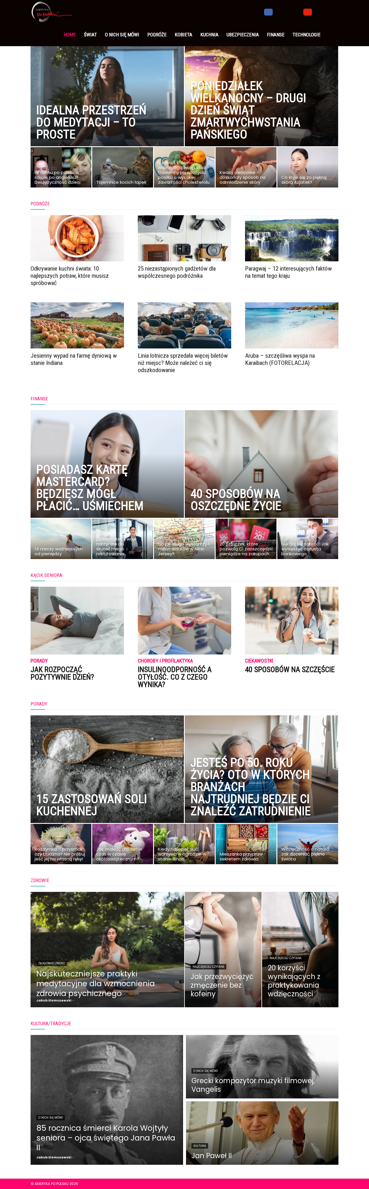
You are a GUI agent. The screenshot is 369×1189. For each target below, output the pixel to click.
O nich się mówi (122, 34)
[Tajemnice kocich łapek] (122, 168)
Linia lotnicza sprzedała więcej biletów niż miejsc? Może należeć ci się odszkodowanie (183, 363)
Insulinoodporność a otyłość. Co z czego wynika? (175, 677)
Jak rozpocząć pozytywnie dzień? (62, 673)
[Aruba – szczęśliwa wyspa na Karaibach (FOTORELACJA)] (291, 325)
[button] (331, 12)
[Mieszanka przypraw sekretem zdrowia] (246, 845)
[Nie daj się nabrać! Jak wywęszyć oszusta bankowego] (307, 540)
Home (70, 34)
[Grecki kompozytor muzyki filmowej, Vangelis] (262, 1066)
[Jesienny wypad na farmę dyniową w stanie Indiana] (77, 325)
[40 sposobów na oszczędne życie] (261, 476)
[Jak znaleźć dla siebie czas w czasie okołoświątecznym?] (122, 845)
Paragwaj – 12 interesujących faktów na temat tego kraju (288, 272)
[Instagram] (278, 11)
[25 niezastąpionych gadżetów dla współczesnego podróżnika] (184, 238)
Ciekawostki (259, 661)
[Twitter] (288, 11)
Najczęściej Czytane (208, 967)
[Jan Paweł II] (262, 1133)
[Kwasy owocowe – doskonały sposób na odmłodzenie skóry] (246, 168)
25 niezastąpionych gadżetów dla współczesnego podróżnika (177, 272)
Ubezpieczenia (243, 34)
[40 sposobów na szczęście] (291, 620)
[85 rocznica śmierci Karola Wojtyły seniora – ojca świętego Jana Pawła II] (107, 1100)
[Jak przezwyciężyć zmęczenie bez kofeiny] (223, 949)
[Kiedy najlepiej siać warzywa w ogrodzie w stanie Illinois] (184, 845)
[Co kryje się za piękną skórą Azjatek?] (307, 168)
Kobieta (183, 34)
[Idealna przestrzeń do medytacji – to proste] (107, 105)
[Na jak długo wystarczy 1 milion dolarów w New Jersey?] (184, 540)
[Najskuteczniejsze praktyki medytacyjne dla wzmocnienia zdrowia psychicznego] (107, 949)
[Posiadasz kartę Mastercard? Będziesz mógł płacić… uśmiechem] (107, 476)
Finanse (276, 34)
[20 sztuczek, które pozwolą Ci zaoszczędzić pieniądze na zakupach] (246, 540)
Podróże (157, 34)
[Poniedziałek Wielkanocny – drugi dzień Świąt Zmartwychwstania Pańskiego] (261, 105)
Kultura (199, 1146)
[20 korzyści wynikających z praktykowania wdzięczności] (300, 949)
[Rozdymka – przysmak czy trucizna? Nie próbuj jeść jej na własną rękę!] (61, 845)
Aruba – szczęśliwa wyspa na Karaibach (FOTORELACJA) (280, 359)
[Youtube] (307, 11)
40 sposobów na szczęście (290, 669)
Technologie (307, 34)
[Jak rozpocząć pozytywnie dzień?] (77, 620)
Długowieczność (51, 963)
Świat (90, 34)
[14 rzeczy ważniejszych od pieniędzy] (61, 540)
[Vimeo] (297, 11)
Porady (39, 661)
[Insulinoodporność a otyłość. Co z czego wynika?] (184, 620)
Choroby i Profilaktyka (165, 661)
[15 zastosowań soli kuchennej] (107, 782)
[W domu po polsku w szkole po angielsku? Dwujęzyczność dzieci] (61, 168)
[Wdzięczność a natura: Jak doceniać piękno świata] (307, 845)
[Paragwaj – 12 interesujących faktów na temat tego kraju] (291, 238)
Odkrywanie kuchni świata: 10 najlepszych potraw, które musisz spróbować (70, 275)
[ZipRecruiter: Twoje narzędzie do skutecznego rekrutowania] (122, 540)
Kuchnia (209, 34)
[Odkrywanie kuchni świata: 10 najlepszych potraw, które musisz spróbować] (77, 238)
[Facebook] (268, 11)
